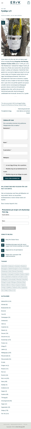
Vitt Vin (3, 8)
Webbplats (6, 157)
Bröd (2, 311)
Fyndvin (22, 274)
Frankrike (17, 274)
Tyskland (21, 105)
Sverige (3, 287)
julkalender (8, 277)
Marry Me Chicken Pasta (12, 239)
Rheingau (14, 282)
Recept (3, 368)
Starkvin (23, 285)
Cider (2, 324)
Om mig (25, 424)
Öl (2, 362)
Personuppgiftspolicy (16, 424)
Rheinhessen (11, 105)
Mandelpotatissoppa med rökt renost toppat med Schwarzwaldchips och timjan (17, 245)
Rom (2, 372)
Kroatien (21, 277)
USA (19, 287)
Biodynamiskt (5, 308)
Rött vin (8, 285)
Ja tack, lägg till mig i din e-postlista (16, 165)
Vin (2, 290)
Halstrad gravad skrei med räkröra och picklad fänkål (23, 111)
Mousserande (5, 359)
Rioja (24, 282)
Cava (20, 268)
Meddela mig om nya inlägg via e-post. (16, 174)
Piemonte (19, 279)
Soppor (3, 391)
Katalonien (15, 277)
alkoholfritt (4, 266)
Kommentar (6, 128)
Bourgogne (4, 268)
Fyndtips (23, 103)
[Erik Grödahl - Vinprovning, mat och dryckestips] (15, 3)
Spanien (18, 285)
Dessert (14, 271)
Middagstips (4, 352)
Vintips (24, 105)
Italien (27, 274)
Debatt (3, 330)
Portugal (4, 282)
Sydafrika (9, 287)
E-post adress (5, 214)
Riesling (16, 105)
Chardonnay (4, 271)
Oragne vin (4, 365)
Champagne (26, 268)
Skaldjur (3, 385)
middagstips (4, 279)
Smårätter (4, 388)
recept (8, 282)
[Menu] (2, 3)
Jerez (3, 277)
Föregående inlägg (6, 111)
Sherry (13, 285)
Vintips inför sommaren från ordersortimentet (13, 255)
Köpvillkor (7, 424)
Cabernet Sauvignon (13, 268)
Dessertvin (20, 271)
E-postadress (7, 150)
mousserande (12, 279)
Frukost (3, 343)
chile (10, 271)
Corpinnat (4, 327)
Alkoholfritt (4, 301)
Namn (5, 142)
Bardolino (23, 266)
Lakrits (3, 349)
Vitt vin (10, 290)
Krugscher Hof (4, 105)
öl (14, 290)
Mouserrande (4, 356)
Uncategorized (5, 401)
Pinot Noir (25, 279)
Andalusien (11, 266)
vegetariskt (24, 287)
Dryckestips (4, 340)
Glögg (3, 346)
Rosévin (3, 285)
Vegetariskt (4, 407)
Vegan (3, 404)
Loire (26, 277)
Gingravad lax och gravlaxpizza (14, 250)
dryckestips (4, 274)
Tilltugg (3, 397)
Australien (17, 266)
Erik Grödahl (18, 15)
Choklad (3, 320)
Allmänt (3, 304)
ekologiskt (10, 274)
